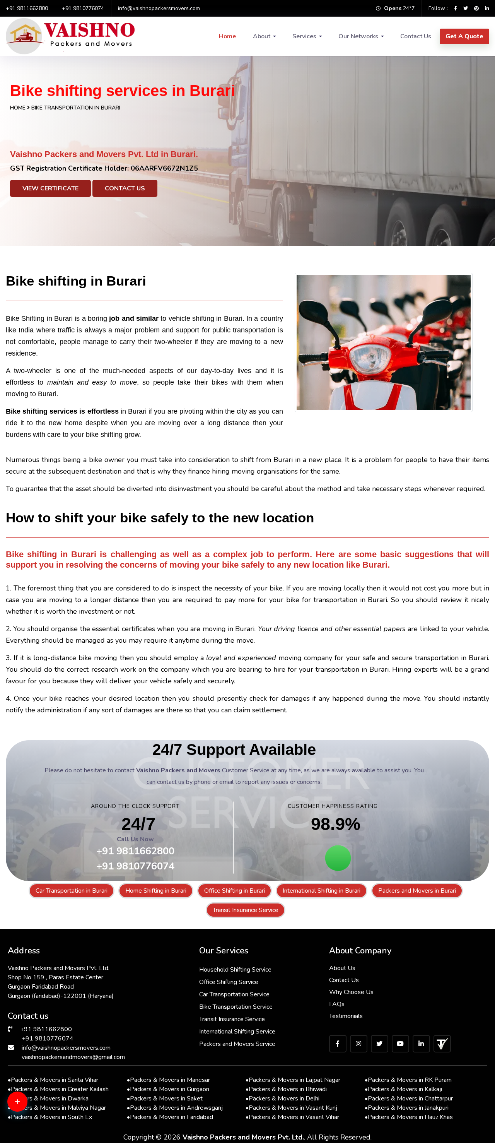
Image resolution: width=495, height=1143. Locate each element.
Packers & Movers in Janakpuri (407, 1108)
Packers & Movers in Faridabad (170, 1117)
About (261, 36)
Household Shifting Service (235, 969)
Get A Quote (464, 36)
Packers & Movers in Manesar (168, 1080)
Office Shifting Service (228, 982)
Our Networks (358, 36)
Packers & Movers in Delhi (282, 1098)
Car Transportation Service (234, 994)
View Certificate (50, 188)
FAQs (337, 1004)
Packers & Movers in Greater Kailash (58, 1089)
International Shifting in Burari (321, 890)
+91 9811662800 (27, 8)
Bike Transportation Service (236, 1007)
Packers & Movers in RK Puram (408, 1080)
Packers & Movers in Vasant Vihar (292, 1117)
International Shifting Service (237, 1031)
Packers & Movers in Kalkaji (403, 1089)
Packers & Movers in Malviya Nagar (57, 1108)
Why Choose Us (351, 992)
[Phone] (29, 1131)
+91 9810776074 (83, 8)
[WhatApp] (29, 1106)
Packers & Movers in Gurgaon (168, 1089)
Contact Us (415, 36)
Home (227, 36)
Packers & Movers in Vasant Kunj (291, 1108)
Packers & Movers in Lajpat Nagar (293, 1080)
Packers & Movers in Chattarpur (409, 1098)
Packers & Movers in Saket (165, 1098)
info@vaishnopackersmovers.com (159, 8)
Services (304, 36)
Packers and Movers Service (237, 1044)
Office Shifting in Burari (234, 890)
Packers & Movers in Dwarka (48, 1098)
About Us (342, 968)
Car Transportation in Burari (72, 890)
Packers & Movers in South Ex (50, 1117)
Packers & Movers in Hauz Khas (409, 1117)
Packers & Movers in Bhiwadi (286, 1089)
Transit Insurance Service (245, 910)
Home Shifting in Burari (155, 890)
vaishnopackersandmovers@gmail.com (73, 1057)
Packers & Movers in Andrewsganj (175, 1108)
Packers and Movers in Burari (417, 890)
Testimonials (346, 1016)
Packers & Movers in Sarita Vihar (53, 1080)
